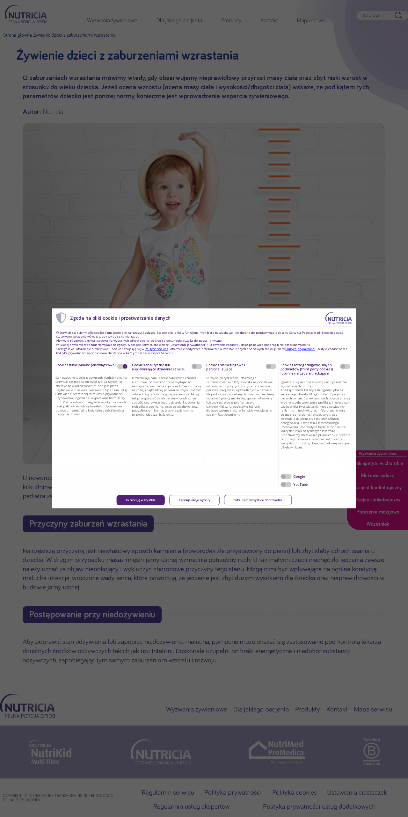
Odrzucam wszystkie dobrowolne (257, 500)
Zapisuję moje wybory (194, 500)
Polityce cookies (156, 348)
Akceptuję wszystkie (141, 500)
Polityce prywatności (300, 348)
